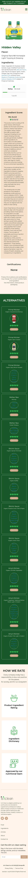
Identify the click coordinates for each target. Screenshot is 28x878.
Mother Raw (14, 395)
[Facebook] (2, 816)
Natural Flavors (21, 68)
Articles (3, 830)
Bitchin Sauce (14, 447)
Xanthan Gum (6, 73)
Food (2, 823)
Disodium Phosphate (8, 75)
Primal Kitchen (14, 308)
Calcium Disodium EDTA (9, 77)
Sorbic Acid (18, 75)
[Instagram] (6, 816)
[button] (14, 877)
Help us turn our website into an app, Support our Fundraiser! (14, 2)
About (3, 833)
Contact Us (4, 837)
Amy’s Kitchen (14, 566)
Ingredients (4, 826)
